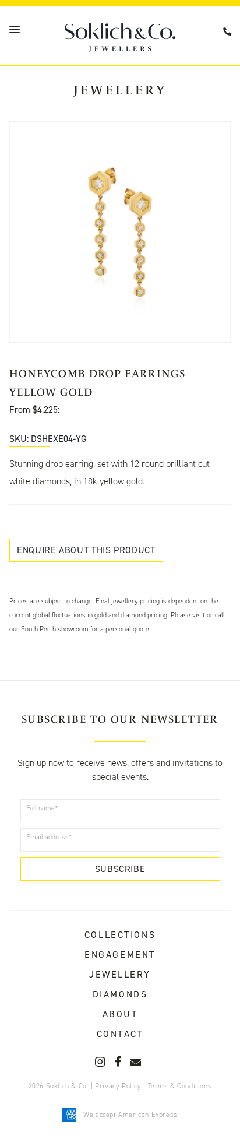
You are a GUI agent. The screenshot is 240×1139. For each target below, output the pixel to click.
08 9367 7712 (229, 32)
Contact (120, 1034)
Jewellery (120, 974)
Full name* (42, 808)
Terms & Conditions (180, 1086)
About (120, 1014)
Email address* (49, 837)
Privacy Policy (118, 1086)
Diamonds (120, 994)
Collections (120, 935)
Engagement (120, 954)
